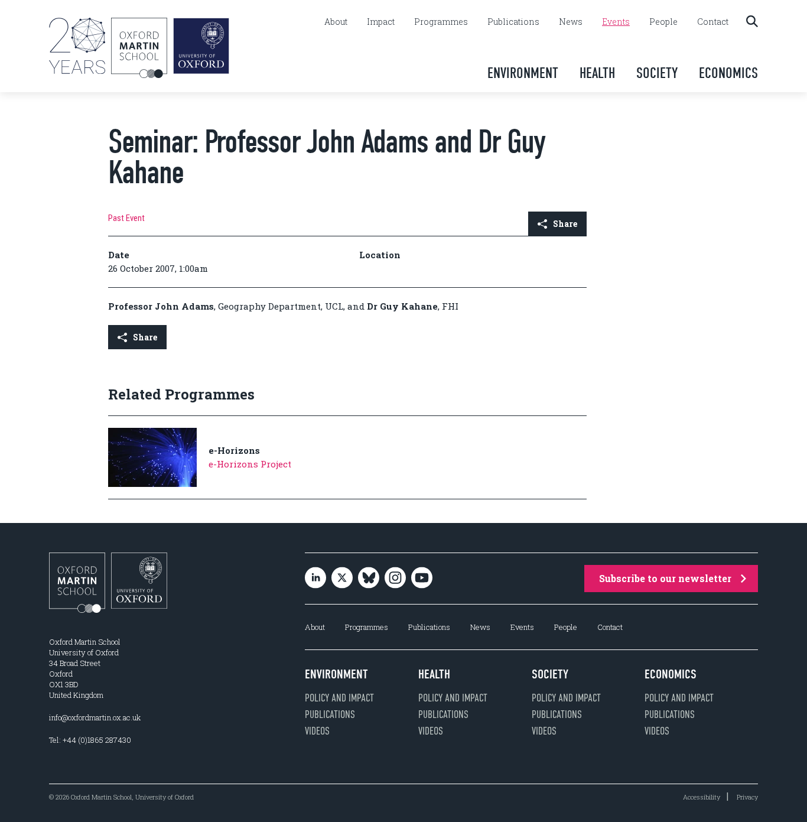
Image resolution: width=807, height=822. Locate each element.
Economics (728, 73)
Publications (513, 22)
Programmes (441, 22)
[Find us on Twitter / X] (342, 578)
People (663, 22)
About (335, 22)
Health (597, 73)
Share (565, 223)
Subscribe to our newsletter (665, 578)
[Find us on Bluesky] (368, 578)
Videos (317, 731)
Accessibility (701, 796)
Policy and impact (339, 698)
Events (616, 22)
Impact (381, 22)
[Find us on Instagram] (395, 578)
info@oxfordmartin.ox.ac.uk (95, 717)
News (571, 22)
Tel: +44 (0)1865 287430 (90, 740)
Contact (712, 22)
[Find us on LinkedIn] (315, 578)
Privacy (747, 796)
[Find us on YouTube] (421, 578)
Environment (522, 73)
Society (657, 73)
